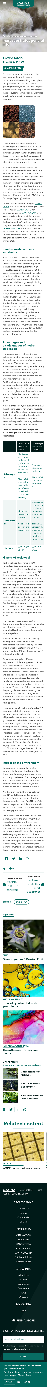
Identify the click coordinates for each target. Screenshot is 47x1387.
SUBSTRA (21, 902)
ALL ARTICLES (26, 1190)
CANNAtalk (23, 1209)
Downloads (23, 1289)
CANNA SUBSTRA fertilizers (12, 886)
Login (23, 1311)
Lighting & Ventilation (16, 1046)
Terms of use (24, 1375)
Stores (23, 1213)
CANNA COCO (24, 210)
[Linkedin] (20, 859)
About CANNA (23, 1202)
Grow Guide (24, 1284)
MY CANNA (23, 1304)
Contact (23, 1222)
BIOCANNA (23, 1240)
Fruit (5, 956)
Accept (9, 1382)
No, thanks (24, 1382)
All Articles (23, 1275)
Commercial (23, 1218)
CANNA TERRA (23, 1244)
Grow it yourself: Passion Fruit (23, 959)
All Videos (23, 1280)
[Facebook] (6, 859)
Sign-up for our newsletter (23, 1331)
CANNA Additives (23, 1257)
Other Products (23, 1262)
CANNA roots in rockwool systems (21, 1168)
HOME (9, 1190)
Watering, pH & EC (13, 1000)
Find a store (26, 1321)
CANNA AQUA (29, 213)
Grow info (23, 1269)
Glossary (23, 1297)
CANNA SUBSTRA (23, 1253)
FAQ (23, 1293)
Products (23, 1229)
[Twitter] (13, 859)
